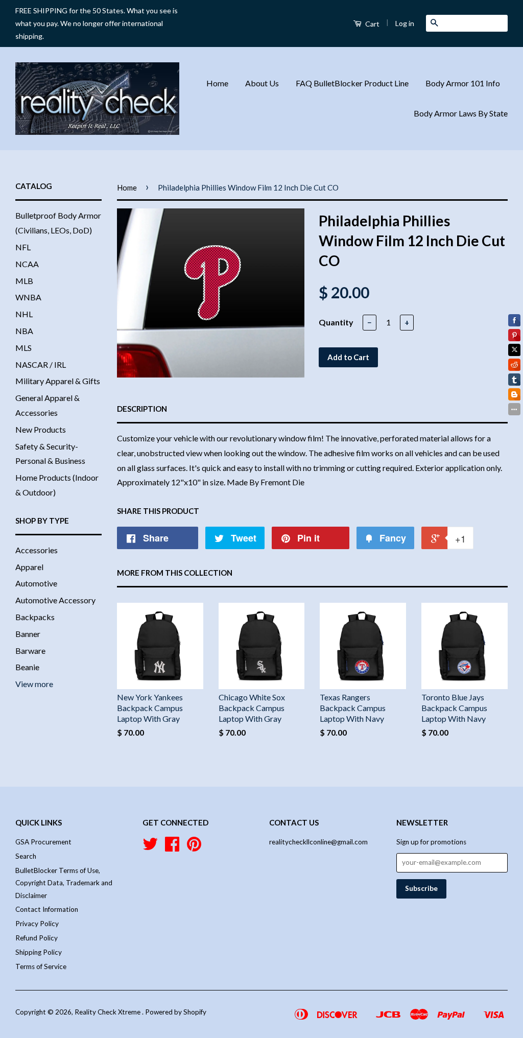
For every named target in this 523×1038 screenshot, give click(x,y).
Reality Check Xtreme (108, 1012)
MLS (23, 347)
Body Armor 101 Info (462, 83)
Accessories (36, 550)
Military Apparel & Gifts (57, 381)
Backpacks (35, 617)
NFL (23, 247)
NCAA (27, 264)
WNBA (28, 297)
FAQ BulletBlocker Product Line (352, 83)
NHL (24, 314)
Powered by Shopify (175, 1012)
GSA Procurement (43, 842)
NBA (24, 331)
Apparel (29, 567)
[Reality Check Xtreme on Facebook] (172, 847)
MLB (24, 281)
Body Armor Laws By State (461, 113)
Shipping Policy (38, 952)
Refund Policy (36, 938)
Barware (30, 650)
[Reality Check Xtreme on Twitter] (150, 847)
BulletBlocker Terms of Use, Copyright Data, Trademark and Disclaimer (63, 883)
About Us (262, 83)
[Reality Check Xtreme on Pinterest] (194, 847)
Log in (404, 23)
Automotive (36, 583)
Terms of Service (40, 966)
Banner (27, 634)
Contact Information (46, 909)
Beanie (27, 667)
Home (217, 83)
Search (25, 856)
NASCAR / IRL (40, 364)
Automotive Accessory (55, 600)
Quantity (336, 322)
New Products (40, 429)
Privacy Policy (37, 923)
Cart (371, 23)
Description (142, 408)
